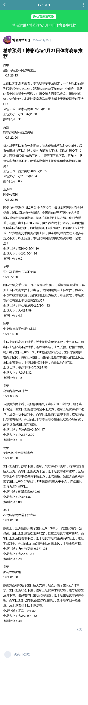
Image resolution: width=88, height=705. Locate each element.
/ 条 (43, 5)
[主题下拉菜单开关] (83, 5)
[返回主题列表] (4, 5)
